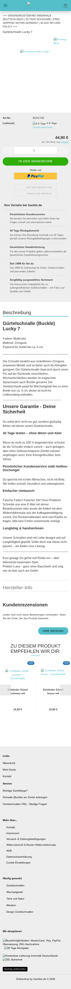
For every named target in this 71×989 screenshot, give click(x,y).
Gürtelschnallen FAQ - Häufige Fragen (25, 804)
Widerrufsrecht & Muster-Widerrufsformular (31, 844)
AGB (9, 850)
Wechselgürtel (14, 892)
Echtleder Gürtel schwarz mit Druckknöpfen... (18, 691)
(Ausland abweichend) (42, 127)
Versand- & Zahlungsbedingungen (26, 838)
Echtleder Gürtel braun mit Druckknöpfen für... (53, 691)
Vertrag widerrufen (15, 969)
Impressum (12, 833)
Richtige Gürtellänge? (15, 790)
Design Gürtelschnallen (19, 911)
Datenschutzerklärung (19, 856)
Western (11, 905)
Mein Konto (9, 769)
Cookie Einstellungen (18, 862)
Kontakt (7, 776)
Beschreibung (17, 312)
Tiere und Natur (15, 898)
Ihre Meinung (53, 630)
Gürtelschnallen (15, 885)
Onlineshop (22, 978)
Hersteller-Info (17, 587)
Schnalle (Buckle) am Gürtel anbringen (25, 797)
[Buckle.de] (35, 5)
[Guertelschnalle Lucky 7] (35, 64)
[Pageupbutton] (61, 983)
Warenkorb (9, 763)
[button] (8, 150)
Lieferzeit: (9, 123)
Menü (5, 5)
